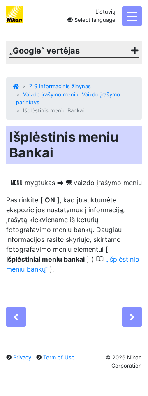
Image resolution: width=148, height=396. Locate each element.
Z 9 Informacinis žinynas (60, 86)
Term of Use (59, 357)
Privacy (22, 357)
